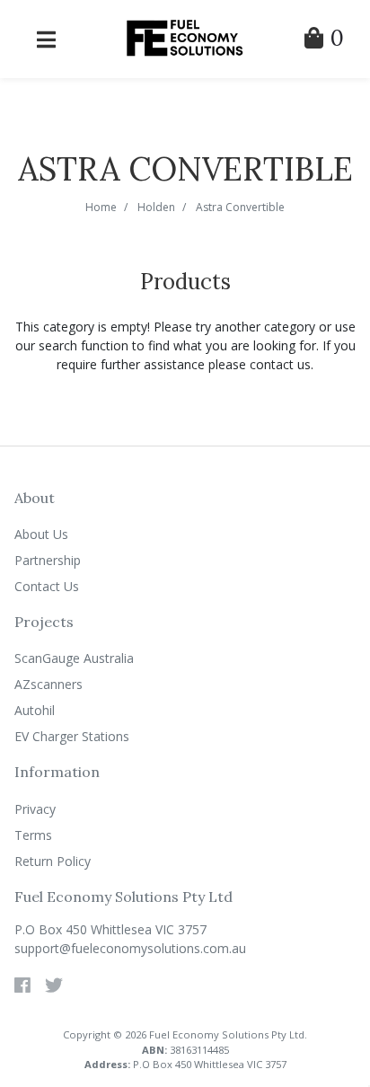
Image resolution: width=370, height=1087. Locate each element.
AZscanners (48, 684)
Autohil (34, 710)
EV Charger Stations (71, 736)
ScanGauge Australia (74, 658)
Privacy (35, 808)
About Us (41, 534)
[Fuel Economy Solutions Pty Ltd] (185, 37)
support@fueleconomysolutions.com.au (130, 948)
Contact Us (46, 586)
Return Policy (52, 861)
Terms (33, 835)
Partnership (47, 560)
